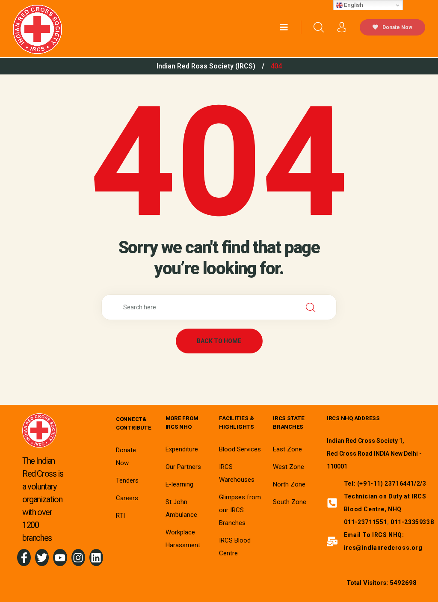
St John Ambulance (181, 508)
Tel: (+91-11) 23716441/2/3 (385, 483)
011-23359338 (412, 522)
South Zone (289, 502)
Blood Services (240, 449)
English (353, 5)
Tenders (127, 480)
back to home (219, 341)
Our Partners (183, 467)
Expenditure (182, 449)
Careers (127, 498)
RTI (120, 515)
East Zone (287, 449)
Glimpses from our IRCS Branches (240, 510)
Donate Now (397, 27)
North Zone (289, 484)
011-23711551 (365, 522)
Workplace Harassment (183, 538)
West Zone (288, 467)
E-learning (179, 484)
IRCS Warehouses (237, 473)
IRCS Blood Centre (235, 547)
